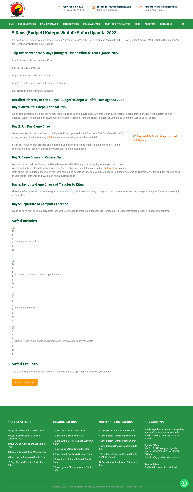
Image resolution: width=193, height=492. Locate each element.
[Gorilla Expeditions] (17, 9)
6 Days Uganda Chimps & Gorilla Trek (26, 457)
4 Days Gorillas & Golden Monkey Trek (27, 452)
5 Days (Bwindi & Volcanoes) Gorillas (117, 430)
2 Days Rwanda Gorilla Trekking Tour (26, 430)
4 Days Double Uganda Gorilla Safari (71, 449)
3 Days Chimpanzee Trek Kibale (69, 430)
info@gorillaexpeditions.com (114, 6)
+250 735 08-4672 (73, 6)
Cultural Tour (111, 168)
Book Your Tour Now (24, 382)
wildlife (50, 137)
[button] (184, 483)
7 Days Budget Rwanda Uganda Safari (117, 435)
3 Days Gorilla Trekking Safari (68, 435)
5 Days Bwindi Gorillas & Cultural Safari (73, 454)
